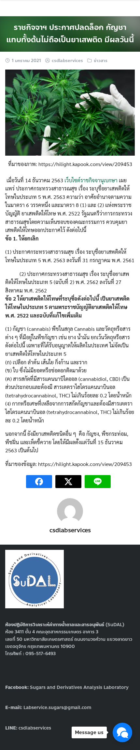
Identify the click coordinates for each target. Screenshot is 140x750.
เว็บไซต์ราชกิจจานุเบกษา (91, 180)
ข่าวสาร (100, 61)
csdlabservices (67, 61)
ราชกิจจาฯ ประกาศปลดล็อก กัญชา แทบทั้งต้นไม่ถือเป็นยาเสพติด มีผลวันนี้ (70, 33)
